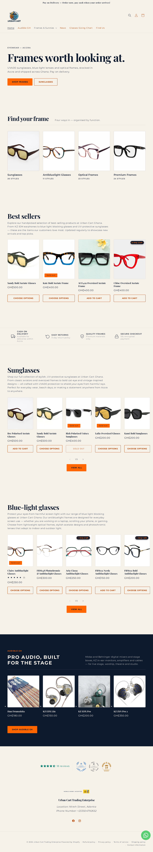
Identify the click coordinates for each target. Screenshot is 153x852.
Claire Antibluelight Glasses (17, 572)
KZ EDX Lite (49, 711)
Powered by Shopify (70, 842)
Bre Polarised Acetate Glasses (18, 435)
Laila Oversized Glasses (107, 433)
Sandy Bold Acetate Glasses (21, 283)
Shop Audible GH (22, 729)
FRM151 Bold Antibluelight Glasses (135, 572)
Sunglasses (46, 82)
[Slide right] (83, 459)
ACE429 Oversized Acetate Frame (92, 285)
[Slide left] (70, 459)
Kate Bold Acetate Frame (56, 283)
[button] (45, 28)
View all (76, 467)
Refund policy (89, 842)
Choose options (23, 298)
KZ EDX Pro (84, 711)
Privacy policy (104, 842)
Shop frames (20, 82)
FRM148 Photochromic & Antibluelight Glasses (49, 572)
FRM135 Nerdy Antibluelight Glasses (106, 572)
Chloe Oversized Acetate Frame (126, 285)
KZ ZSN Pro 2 (121, 711)
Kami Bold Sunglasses (135, 433)
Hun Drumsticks (16, 711)
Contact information (136, 845)
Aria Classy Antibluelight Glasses (77, 572)
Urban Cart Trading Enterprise (47, 842)
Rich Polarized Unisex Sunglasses (77, 435)
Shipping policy (138, 842)
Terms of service (121, 842)
